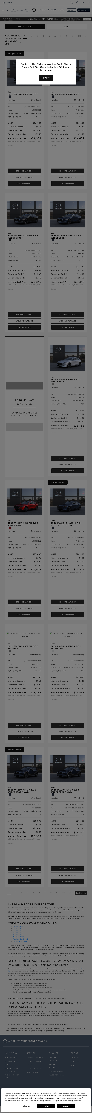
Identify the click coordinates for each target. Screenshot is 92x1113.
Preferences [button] (77, 1101)
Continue (46, 78)
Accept (65, 1106)
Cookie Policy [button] (29, 1101)
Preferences (26, 1106)
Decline (46, 1106)
